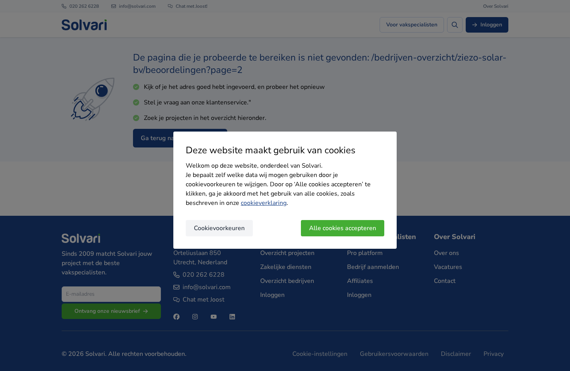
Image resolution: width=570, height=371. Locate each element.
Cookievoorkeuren (219, 228)
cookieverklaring (264, 203)
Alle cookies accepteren (342, 228)
